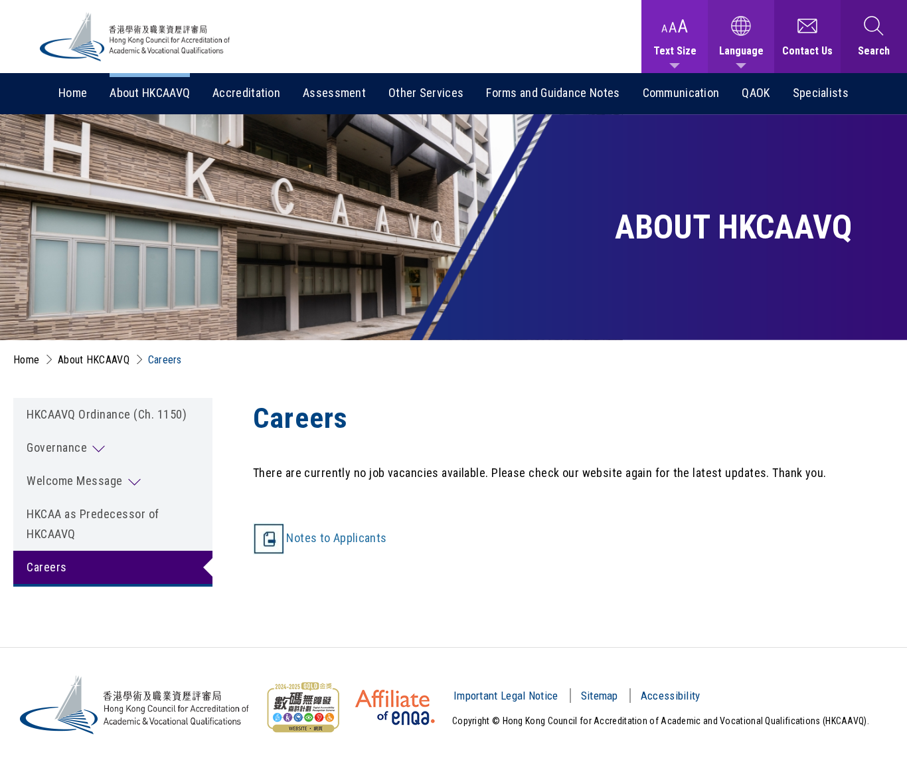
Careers (165, 359)
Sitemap (599, 695)
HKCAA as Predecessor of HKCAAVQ (93, 524)
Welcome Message (75, 481)
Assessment (334, 93)
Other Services (425, 93)
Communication (681, 93)
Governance (57, 447)
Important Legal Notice (506, 695)
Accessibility (671, 695)
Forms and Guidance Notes (552, 93)
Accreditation (246, 93)
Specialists (821, 93)
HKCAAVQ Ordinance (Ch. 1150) (107, 414)
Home (72, 93)
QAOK (756, 93)
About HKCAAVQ (150, 93)
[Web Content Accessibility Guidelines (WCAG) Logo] (303, 707)
